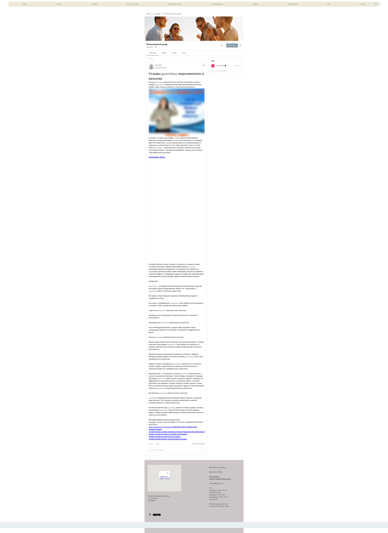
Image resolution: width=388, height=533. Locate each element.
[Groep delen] (240, 45)
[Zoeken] (221, 45)
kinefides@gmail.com (216, 483)
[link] (152, 53)
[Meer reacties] (157, 443)
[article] (177, 259)
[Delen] (203, 65)
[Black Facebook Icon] (150, 514)
